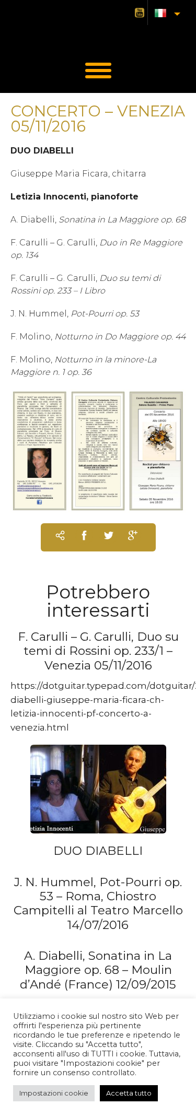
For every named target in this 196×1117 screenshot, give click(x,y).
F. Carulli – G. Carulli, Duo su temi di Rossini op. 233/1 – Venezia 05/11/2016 (98, 651)
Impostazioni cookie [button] (53, 1093)
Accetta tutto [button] (129, 1093)
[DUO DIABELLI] (98, 788)
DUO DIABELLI (98, 850)
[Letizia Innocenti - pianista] (98, 36)
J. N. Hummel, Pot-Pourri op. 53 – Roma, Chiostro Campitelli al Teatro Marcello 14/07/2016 (98, 903)
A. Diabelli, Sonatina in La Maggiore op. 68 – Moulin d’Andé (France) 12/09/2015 (98, 970)
